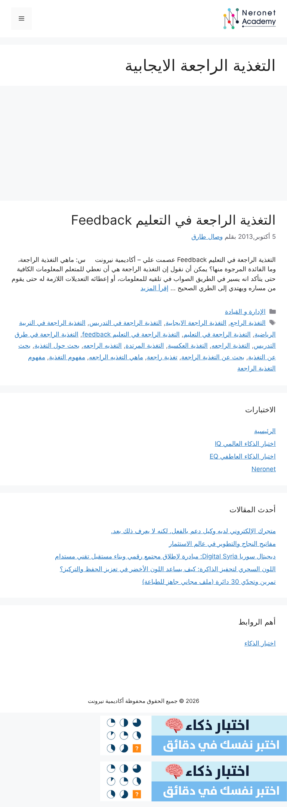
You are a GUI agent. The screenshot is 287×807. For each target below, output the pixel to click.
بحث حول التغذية (57, 345)
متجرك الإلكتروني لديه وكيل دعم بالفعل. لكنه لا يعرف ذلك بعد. (193, 531)
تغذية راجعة (162, 357)
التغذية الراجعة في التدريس (125, 322)
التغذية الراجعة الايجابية (196, 322)
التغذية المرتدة (145, 345)
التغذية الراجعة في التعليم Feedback (173, 220)
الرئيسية (265, 431)
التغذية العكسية (188, 345)
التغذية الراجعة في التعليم (217, 334)
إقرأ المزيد (155, 288)
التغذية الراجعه (231, 345)
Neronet (263, 469)
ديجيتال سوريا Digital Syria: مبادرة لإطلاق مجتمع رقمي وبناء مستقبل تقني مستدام (165, 556)
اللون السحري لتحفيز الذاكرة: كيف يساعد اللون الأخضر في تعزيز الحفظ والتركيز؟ (168, 569)
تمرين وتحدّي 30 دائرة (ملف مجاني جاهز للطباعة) (209, 581)
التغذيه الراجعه (102, 345)
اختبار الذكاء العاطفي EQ (243, 456)
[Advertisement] (143, 145)
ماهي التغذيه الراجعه (116, 357)
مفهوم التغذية (67, 357)
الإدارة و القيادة (245, 311)
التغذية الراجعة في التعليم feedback (131, 334)
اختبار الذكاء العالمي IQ (245, 443)
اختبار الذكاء (260, 643)
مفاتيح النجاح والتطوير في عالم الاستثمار (222, 543)
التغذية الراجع (248, 322)
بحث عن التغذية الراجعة (212, 357)
